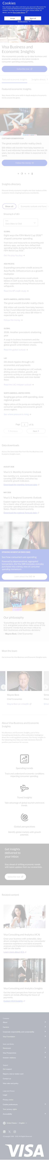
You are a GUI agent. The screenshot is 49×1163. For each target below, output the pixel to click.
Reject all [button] (33, 18)
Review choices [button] (23, 21)
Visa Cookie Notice (19, 12)
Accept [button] (12, 18)
